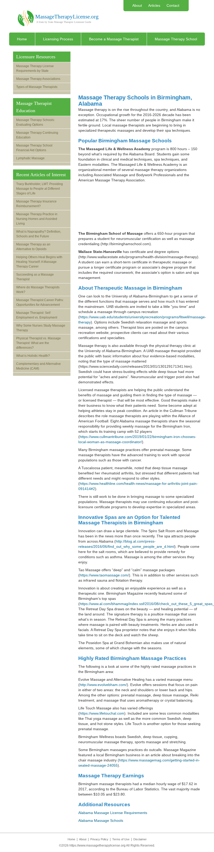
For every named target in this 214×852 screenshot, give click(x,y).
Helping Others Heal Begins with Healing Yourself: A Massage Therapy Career (39, 261)
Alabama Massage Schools (100, 820)
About (137, 5)
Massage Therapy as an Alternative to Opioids (33, 247)
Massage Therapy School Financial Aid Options (34, 148)
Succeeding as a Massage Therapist (35, 277)
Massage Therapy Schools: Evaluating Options (35, 122)
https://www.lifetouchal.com (102, 713)
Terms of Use (120, 839)
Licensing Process (58, 39)
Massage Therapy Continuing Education (37, 135)
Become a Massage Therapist (114, 39)
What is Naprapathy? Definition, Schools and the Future (38, 234)
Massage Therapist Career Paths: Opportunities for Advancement (40, 302)
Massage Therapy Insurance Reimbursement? (36, 204)
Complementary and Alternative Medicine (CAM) (38, 366)
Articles (154, 5)
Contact (173, 5)
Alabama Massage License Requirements (112, 813)
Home (22, 39)
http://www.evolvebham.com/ (103, 685)
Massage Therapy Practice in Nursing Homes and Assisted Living (36, 218)
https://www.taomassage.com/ (104, 575)
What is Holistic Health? (33, 356)
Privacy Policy (99, 839)
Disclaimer (140, 839)
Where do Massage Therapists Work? (38, 289)
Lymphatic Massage (30, 158)
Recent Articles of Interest (41, 174)
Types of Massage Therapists (36, 87)
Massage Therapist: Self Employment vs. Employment (36, 315)
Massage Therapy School (176, 39)
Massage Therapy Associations (38, 79)
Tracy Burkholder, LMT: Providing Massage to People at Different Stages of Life (39, 188)
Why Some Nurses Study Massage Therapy (40, 328)
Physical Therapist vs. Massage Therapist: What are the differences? (38, 342)
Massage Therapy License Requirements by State (35, 68)
